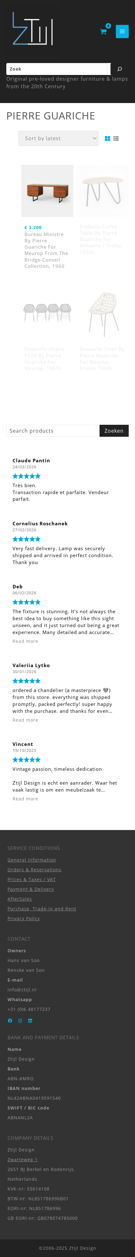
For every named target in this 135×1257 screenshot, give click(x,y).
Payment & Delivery (31, 889)
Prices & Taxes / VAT (32, 879)
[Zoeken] (120, 69)
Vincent (23, 744)
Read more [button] (25, 641)
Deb (18, 586)
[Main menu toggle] (122, 31)
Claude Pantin (31, 460)
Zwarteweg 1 (23, 1159)
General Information (32, 860)
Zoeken (114, 430)
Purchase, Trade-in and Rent (42, 909)
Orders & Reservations (35, 870)
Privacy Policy (24, 918)
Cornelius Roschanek (40, 523)
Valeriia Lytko (31, 665)
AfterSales (20, 899)
